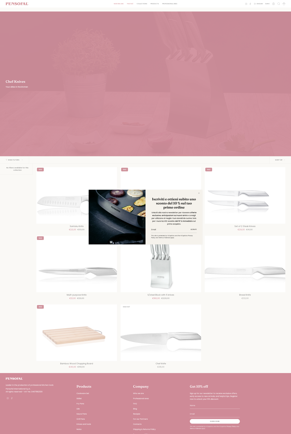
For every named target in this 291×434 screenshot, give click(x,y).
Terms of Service (164, 238)
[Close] (199, 193)
